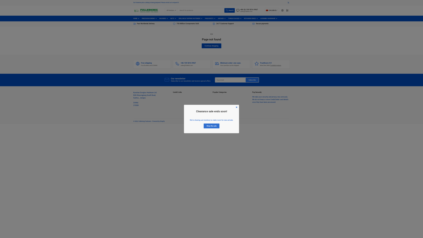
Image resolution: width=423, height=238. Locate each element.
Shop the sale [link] (212, 126)
